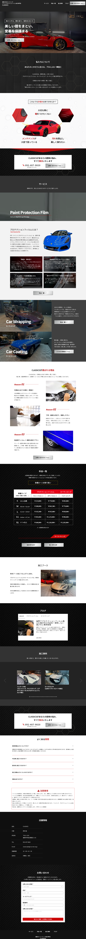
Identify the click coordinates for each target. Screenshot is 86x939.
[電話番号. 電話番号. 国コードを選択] (25, 905)
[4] (33, 696)
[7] (37, 696)
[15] (47, 696)
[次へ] (81, 681)
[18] (51, 696)
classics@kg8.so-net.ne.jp (30, 847)
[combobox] (43, 886)
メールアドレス (27, 896)
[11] (42, 696)
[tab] (21, 616)
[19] (52, 696)
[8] (38, 696)
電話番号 (25, 902)
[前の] (5, 681)
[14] (46, 696)
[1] (29, 696)
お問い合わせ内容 (28, 908)
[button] (29, 677)
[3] (32, 696)
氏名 (24, 890)
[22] (56, 696)
